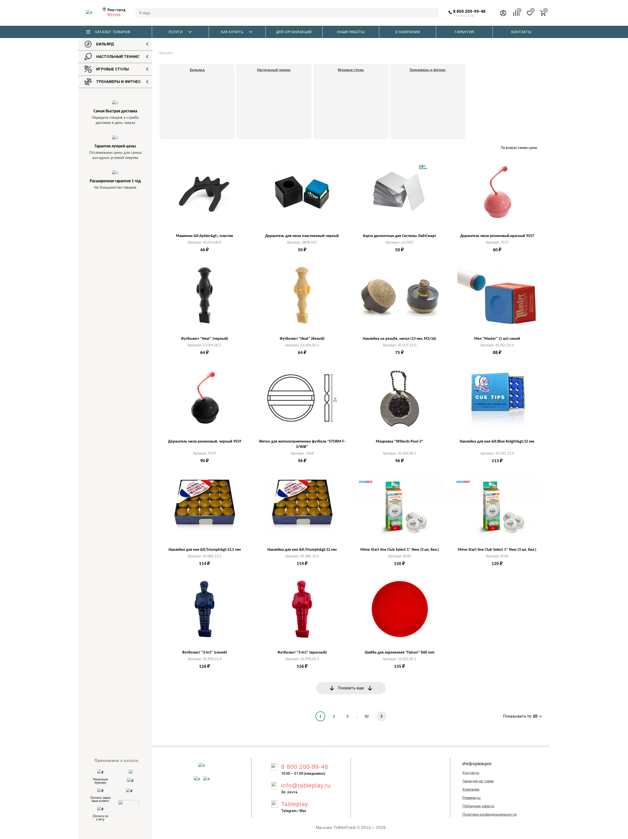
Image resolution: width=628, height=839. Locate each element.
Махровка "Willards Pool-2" (399, 442)
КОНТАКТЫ (521, 32)
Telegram (289, 811)
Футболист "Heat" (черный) (204, 339)
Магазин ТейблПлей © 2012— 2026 (351, 828)
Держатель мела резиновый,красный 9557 (497, 236)
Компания (470, 789)
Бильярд (105, 44)
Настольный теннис (117, 56)
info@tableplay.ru (306, 785)
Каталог (166, 53)
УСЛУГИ (175, 32)
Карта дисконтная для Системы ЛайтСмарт (399, 236)
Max (303, 811)
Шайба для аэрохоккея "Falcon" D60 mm (399, 653)
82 (367, 716)
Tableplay (294, 804)
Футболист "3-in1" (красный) (302, 653)
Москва (113, 14)
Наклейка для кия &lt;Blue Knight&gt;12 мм (497, 442)
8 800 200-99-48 (469, 11)
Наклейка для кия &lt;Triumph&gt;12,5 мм (205, 550)
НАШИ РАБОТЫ (351, 32)
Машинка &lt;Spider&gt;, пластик (204, 236)
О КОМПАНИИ (407, 32)
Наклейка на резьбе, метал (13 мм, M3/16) (399, 339)
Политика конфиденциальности (489, 815)
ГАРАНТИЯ (464, 32)
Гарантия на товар (478, 781)
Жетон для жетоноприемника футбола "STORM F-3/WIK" (302, 444)
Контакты (470, 773)
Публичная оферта (478, 806)
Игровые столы (112, 69)
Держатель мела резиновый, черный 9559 (204, 442)
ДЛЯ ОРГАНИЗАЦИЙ (294, 32)
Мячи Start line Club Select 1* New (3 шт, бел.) (399, 550)
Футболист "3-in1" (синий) (204, 653)
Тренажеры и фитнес (118, 81)
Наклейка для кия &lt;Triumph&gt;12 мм (302, 550)
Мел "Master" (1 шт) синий (497, 339)
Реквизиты (471, 798)
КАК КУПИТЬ (232, 32)
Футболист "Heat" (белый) (302, 339)
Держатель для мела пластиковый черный (302, 236)
